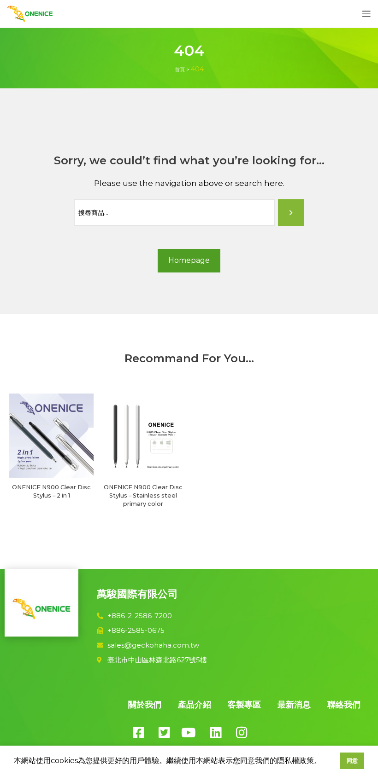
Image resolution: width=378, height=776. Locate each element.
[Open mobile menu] (366, 14)
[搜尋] (291, 212)
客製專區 (244, 705)
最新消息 (294, 705)
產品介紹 (194, 705)
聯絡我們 (343, 705)
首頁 (180, 69)
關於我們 (144, 705)
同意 (352, 760)
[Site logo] (30, 12)
